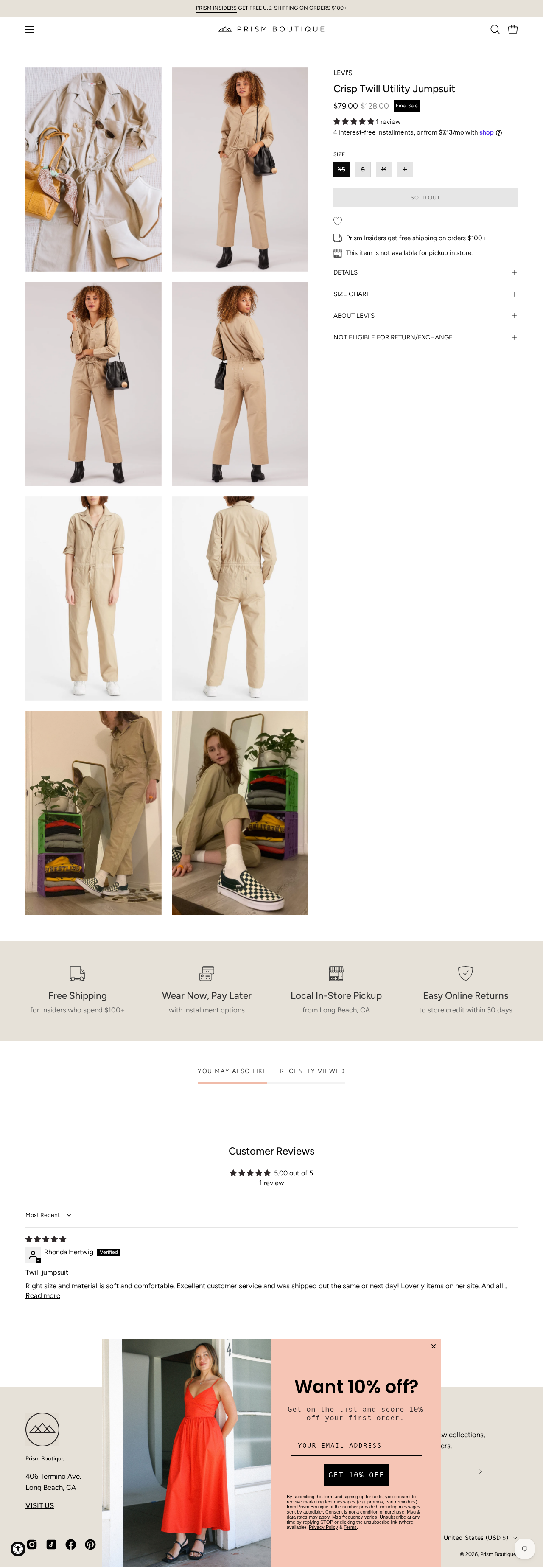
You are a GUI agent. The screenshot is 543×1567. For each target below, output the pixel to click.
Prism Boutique (44, 1458)
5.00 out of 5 (293, 1173)
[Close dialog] (433, 1346)
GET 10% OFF (356, 1475)
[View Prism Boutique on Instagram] (31, 1544)
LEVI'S (343, 73)
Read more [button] (42, 1295)
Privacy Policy (323, 1527)
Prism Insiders (366, 237)
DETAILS (345, 272)
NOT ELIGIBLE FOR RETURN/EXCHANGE (393, 337)
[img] (45, 1239)
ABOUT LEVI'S (354, 316)
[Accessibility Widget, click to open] (18, 1549)
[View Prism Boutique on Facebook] (70, 1544)
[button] (495, 29)
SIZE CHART (351, 294)
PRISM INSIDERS (216, 8)
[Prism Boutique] (271, 29)
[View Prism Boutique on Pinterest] (90, 1544)
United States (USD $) (476, 1538)
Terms (350, 1527)
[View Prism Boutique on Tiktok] (51, 1544)
